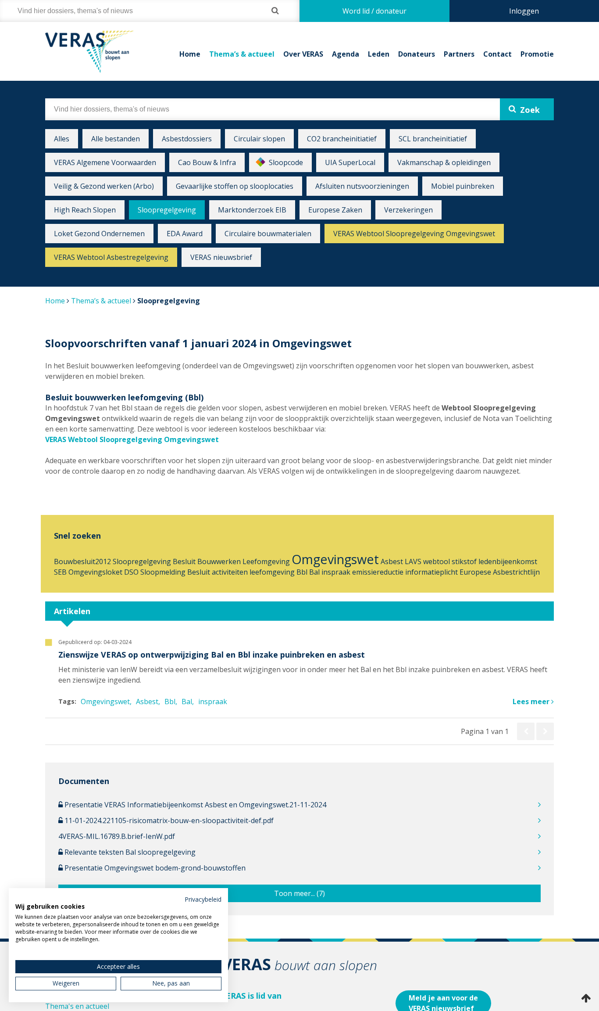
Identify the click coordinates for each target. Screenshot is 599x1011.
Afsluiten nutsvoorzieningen (362, 186)
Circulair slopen (259, 139)
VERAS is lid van (251, 995)
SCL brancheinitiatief (433, 139)
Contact (497, 54)
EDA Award (185, 233)
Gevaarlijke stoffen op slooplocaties (234, 186)
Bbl (301, 572)
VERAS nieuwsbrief (221, 257)
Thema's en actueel (77, 1006)
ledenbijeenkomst (507, 561)
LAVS (413, 561)
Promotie (537, 54)
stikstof (464, 561)
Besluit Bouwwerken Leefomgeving (231, 561)
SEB (60, 572)
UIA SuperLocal (350, 162)
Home (189, 54)
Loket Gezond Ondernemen (99, 233)
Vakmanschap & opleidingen (444, 162)
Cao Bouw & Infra (207, 162)
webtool (436, 561)
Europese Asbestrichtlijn (500, 572)
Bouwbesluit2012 (82, 561)
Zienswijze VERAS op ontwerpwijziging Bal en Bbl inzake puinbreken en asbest (211, 654)
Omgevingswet (335, 559)
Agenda (345, 54)
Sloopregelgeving (167, 210)
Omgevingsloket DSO (103, 572)
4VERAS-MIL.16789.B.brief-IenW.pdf (116, 836)
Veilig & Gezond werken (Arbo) (104, 186)
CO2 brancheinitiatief (342, 139)
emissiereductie (377, 572)
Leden (378, 54)
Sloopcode (286, 162)
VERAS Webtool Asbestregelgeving (111, 257)
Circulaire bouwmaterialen (268, 233)
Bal (314, 572)
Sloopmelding (162, 572)
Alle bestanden (115, 139)
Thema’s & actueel (242, 54)
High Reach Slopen (85, 210)
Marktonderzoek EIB (252, 210)
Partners (459, 54)
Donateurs (416, 54)
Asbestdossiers (187, 139)
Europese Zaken (335, 210)
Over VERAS (303, 54)
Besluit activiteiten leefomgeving (241, 572)
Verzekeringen (408, 210)
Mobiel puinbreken (462, 186)
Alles (61, 139)
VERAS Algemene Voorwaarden (105, 162)
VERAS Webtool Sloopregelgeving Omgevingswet (414, 233)
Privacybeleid (203, 899)
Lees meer (532, 701)
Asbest (392, 561)
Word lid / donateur (374, 11)
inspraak (335, 572)
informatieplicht (431, 572)
